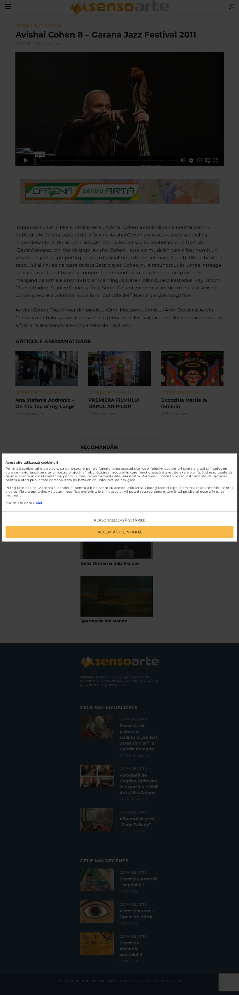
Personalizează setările (119, 520)
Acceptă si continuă (120, 532)
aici (39, 503)
